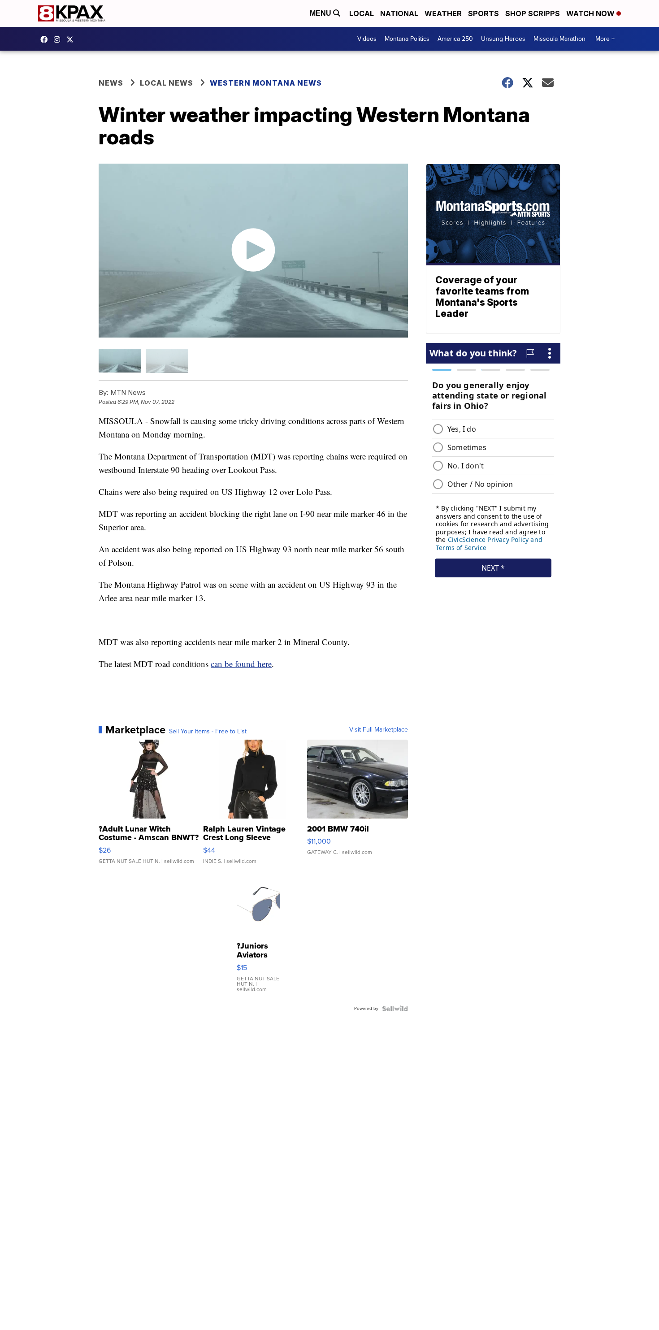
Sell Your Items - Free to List (208, 731)
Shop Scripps (532, 13)
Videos (367, 38)
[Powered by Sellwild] (395, 1008)
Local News (166, 82)
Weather (443, 13)
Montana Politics (407, 38)
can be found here (241, 663)
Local (361, 13)
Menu (321, 13)
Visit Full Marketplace (378, 730)
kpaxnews (72, 39)
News (111, 82)
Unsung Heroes (503, 38)
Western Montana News (266, 82)
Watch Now (591, 13)
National (399, 13)
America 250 (455, 38)
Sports (483, 13)
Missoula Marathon (559, 38)
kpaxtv (46, 39)
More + (605, 38)
